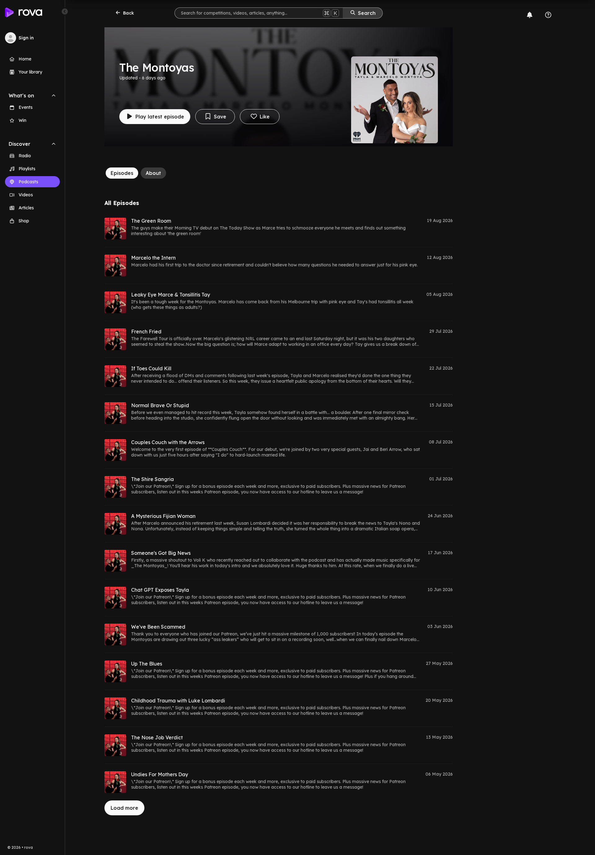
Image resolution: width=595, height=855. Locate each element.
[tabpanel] (278, 507)
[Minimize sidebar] (65, 11)
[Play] (115, 228)
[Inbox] (529, 14)
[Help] (548, 14)
